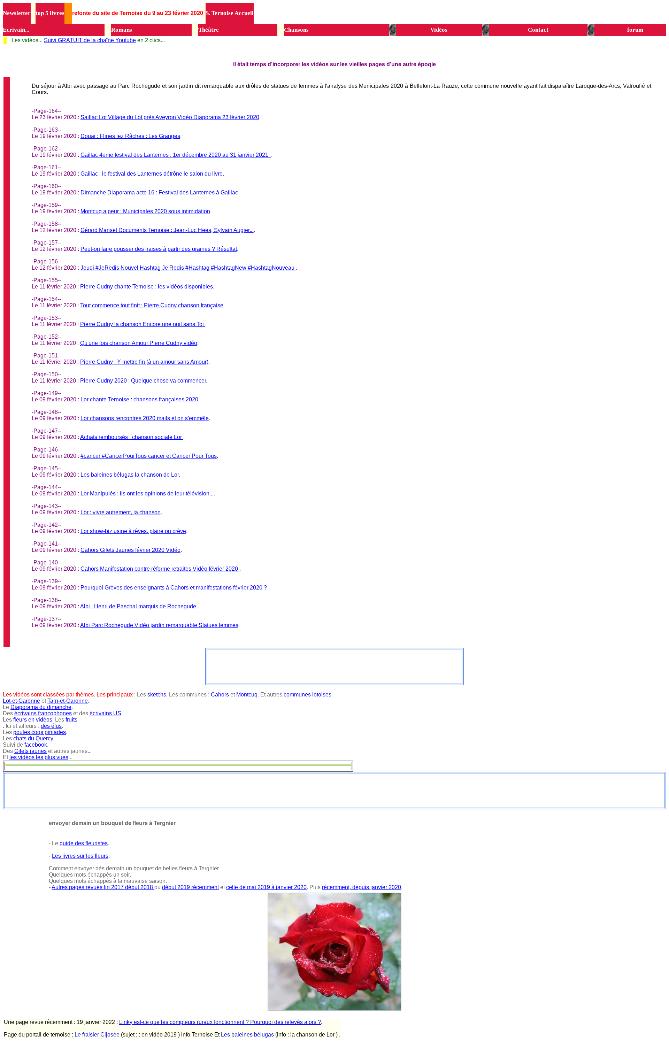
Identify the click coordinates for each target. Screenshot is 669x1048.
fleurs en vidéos (32, 720)
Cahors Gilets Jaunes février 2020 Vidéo (130, 550)
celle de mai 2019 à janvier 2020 (266, 887)
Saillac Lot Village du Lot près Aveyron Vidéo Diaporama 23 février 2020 (169, 117)
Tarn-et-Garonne (67, 701)
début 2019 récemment (190, 887)
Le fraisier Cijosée (97, 1035)
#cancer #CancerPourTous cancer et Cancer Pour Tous (148, 456)
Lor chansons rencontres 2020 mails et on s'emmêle (144, 418)
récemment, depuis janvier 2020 (361, 887)
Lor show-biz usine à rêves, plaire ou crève (133, 531)
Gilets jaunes (30, 751)
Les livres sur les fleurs (80, 856)
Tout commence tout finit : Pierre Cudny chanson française (151, 305)
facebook (35, 745)
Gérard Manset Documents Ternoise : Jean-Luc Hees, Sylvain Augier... (167, 230)
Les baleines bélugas (247, 1035)
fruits (71, 720)
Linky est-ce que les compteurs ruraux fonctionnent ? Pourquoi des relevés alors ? (220, 1022)
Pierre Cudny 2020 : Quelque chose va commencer (143, 381)
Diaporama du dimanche (40, 707)
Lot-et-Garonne (21, 701)
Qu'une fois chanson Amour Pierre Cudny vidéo (138, 343)
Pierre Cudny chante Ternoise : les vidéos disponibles (146, 287)
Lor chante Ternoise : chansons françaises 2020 (139, 399)
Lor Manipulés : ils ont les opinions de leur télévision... (147, 493)
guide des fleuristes (84, 843)
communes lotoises (307, 695)
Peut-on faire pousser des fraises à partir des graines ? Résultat (158, 249)
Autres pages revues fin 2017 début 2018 (103, 887)
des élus (51, 726)
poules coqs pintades (39, 732)
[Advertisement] (334, 665)
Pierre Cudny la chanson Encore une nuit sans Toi (142, 324)
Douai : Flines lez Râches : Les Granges (130, 136)
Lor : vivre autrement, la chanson (120, 512)
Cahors (220, 695)
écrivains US (105, 713)
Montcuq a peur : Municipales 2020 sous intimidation (145, 211)
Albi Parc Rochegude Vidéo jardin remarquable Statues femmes (159, 625)
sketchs (156, 695)
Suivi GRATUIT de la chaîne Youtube (90, 40)
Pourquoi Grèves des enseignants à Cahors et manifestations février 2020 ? (174, 588)
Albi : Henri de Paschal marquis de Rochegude (139, 606)
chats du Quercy (33, 738)
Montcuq (246, 695)
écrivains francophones (43, 713)
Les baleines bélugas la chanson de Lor (129, 475)
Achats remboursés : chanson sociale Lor (131, 437)
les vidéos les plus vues (38, 757)
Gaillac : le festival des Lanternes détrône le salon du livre (151, 174)
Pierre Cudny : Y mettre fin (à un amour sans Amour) (144, 362)
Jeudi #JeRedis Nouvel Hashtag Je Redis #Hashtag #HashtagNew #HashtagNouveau (188, 268)
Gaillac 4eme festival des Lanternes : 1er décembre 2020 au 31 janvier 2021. (175, 155)
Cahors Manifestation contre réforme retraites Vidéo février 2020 (159, 569)
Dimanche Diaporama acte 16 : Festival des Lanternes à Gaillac (159, 192)
